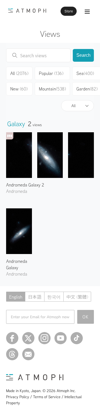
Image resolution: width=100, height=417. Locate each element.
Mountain (52, 89)
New (19, 89)
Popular (51, 73)
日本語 (34, 297)
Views (50, 34)
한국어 (54, 297)
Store (68, 11)
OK (85, 317)
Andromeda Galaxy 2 (25, 185)
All (73, 105)
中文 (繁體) (77, 297)
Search (83, 55)
